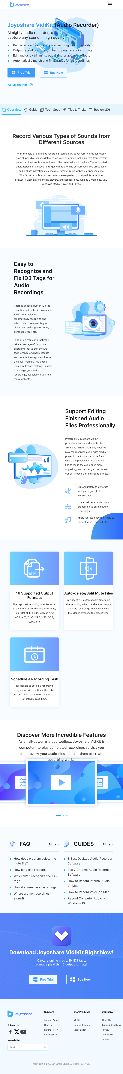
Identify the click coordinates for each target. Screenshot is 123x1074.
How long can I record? (30, 870)
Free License (50, 1034)
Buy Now (56, 72)
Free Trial (24, 72)
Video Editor (80, 1030)
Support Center (51, 1020)
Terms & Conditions (111, 1025)
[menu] (110, 5)
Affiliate (105, 1039)
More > (54, 844)
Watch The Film (18, 84)
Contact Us (107, 1034)
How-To (48, 1025)
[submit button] (44, 1047)
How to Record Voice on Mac (88, 892)
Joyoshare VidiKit (30, 25)
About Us (106, 1020)
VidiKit (77, 1020)
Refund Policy (51, 1030)
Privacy (105, 1030)
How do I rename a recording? (35, 887)
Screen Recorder (82, 1025)
